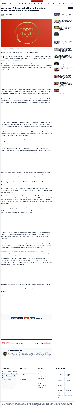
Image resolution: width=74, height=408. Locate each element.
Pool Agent (8, 381)
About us (39, 371)
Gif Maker (60, 374)
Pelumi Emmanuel (9, 14)
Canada (8, 373)
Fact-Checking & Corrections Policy (44, 381)
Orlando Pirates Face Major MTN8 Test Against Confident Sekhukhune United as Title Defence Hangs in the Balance (66, 43)
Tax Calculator (68, 392)
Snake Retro (60, 380)
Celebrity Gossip (14, 373)
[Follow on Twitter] (14, 14)
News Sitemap (12, 392)
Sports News (64, 3)
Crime (3, 375)
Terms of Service (41, 390)
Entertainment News (47, 3)
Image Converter (68, 371)
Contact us (16, 3)
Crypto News (59, 3)
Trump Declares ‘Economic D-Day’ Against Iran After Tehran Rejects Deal (65, 21)
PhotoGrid (60, 377)
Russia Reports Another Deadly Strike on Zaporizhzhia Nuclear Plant (65, 34)
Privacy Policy (40, 387)
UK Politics (7, 385)
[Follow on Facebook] (16, 14)
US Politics (13, 385)
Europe (3, 377)
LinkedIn (33, 318)
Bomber (60, 382)
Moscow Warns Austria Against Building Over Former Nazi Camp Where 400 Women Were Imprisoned (65, 28)
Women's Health (68, 390)
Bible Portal (68, 387)
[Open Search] (72, 1)
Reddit (27, 318)
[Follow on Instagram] (21, 14)
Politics (32, 3)
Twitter (21, 318)
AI (2, 371)
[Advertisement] (26, 76)
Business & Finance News (38, 3)
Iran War (13, 377)
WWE (12, 387)
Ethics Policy (40, 380)
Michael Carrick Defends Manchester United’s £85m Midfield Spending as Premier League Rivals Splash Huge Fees (65, 84)
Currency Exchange (68, 395)
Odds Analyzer (60, 397)
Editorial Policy (41, 378)
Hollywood (8, 377)
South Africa (13, 383)
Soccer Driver (60, 387)
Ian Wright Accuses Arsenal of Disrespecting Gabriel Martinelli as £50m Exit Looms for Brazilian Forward (65, 91)
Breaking (4, 3)
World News (54, 3)
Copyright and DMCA (42, 376)
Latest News (12, 3)
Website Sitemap (5, 392)
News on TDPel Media (42, 385)
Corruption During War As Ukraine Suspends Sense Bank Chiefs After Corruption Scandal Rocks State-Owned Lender (65, 15)
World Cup (7, 387)
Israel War (4, 379)
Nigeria (15, 379)
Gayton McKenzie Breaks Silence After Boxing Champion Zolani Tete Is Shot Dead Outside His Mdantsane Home (66, 57)
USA (3, 387)
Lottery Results (69, 3)
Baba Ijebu (15, 371)
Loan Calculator (60, 392)
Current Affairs (27, 3)
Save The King (60, 385)
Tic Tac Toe (68, 380)
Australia (10, 371)
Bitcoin (3, 373)
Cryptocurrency (9, 375)
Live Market (60, 390)
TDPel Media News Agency (43, 388)
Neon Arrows (68, 382)
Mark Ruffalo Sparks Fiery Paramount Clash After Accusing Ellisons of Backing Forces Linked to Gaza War (66, 70)
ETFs (14, 375)
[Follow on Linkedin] (19, 14)
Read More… (4, 291)
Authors (39, 373)
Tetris (68, 385)
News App (40, 383)
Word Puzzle (68, 377)
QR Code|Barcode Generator (68, 375)
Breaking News (21, 3)
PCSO (3, 381)
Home (8, 3)
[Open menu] (1, 1)
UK (2, 385)
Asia (6, 371)
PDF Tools (60, 371)
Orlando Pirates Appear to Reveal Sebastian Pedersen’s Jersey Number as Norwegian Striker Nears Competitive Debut (65, 50)
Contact (39, 374)
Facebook (15, 318)
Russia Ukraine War (5, 383)
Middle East (10, 379)
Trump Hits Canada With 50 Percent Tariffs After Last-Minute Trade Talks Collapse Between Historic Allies (66, 64)
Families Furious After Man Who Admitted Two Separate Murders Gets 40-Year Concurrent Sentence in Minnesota (65, 77)
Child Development (60, 395)
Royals (13, 381)
